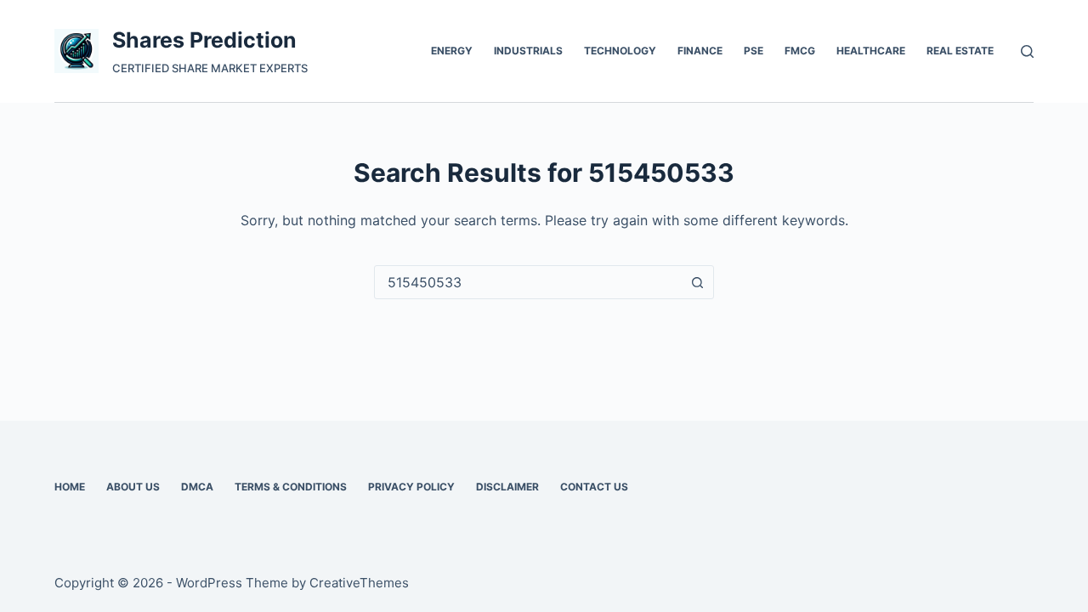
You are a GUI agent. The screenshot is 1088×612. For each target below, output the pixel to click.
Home (69, 486)
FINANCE (699, 50)
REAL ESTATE (960, 50)
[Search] (1027, 51)
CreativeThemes (359, 583)
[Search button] (697, 282)
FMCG (800, 50)
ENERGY (452, 50)
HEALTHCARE (870, 50)
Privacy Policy (411, 486)
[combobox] (528, 282)
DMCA (197, 486)
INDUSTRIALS (528, 50)
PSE (753, 50)
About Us (133, 486)
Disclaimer (507, 486)
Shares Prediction (204, 40)
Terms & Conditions (291, 486)
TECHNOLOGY (620, 50)
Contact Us (594, 486)
